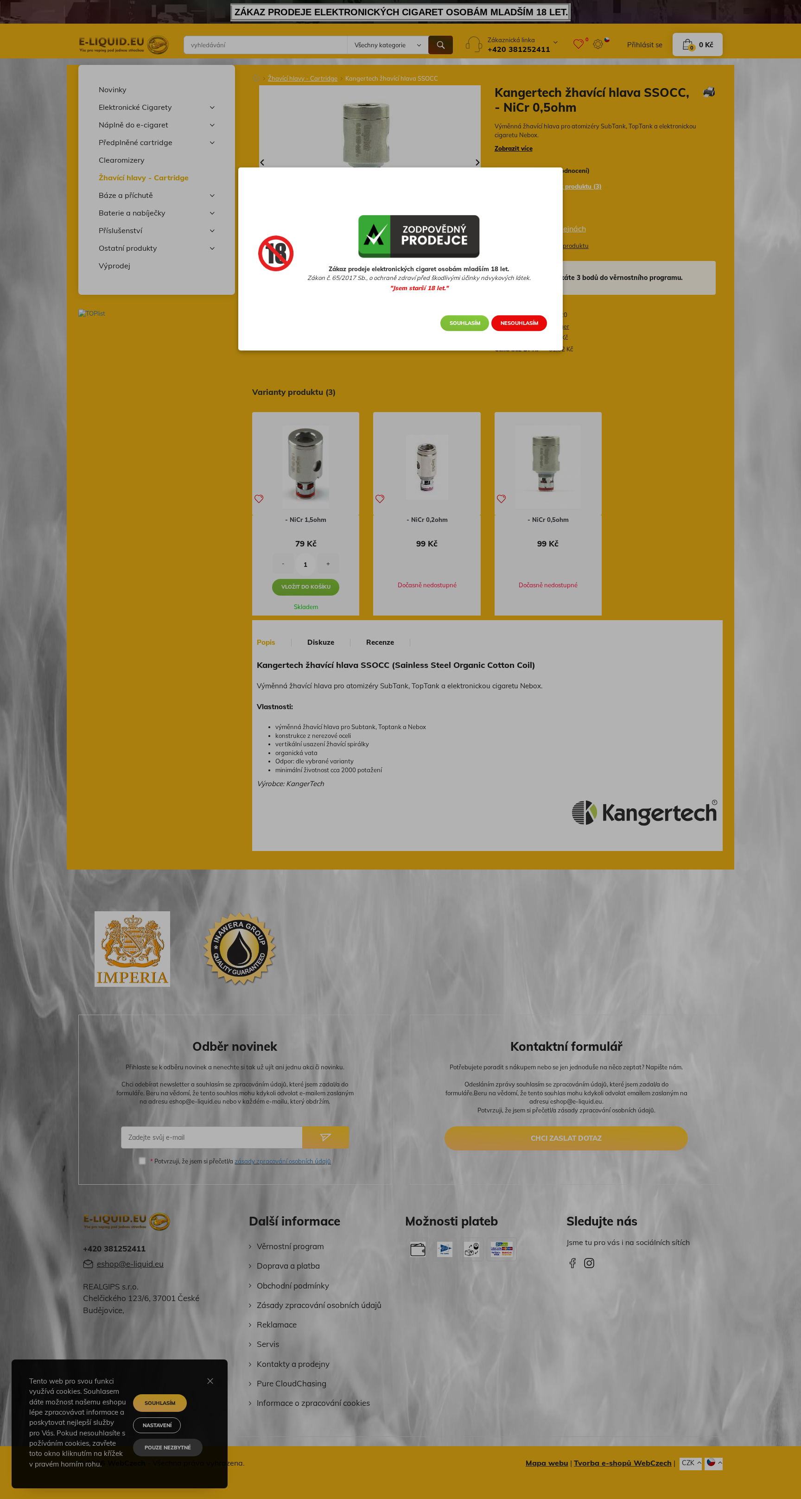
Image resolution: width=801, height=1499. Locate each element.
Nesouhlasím (519, 323)
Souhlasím (465, 323)
